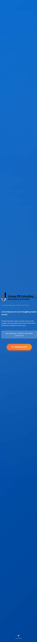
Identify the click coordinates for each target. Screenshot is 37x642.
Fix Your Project (19, 347)
